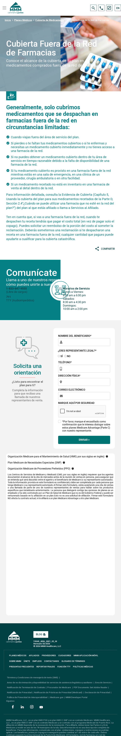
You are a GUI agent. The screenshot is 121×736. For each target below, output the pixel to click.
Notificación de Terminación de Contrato (26, 687)
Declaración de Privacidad (97, 692)
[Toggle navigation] (4, 8)
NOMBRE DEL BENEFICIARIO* (74, 335)
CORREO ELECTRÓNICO (71, 389)
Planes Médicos (23, 20)
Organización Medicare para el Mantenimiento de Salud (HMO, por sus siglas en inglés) (56, 456)
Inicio (8, 20)
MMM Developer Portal (76, 697)
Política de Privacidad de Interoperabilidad (27, 697)
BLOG (39, 634)
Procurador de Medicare (59, 687)
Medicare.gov (56, 697)
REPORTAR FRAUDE (45, 666)
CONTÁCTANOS (51, 661)
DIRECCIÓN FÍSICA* (69, 375)
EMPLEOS (37, 661)
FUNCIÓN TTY (63, 666)
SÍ (61, 356)
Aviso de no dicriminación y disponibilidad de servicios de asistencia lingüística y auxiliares (50, 682)
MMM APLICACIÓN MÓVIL (86, 655)
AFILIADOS (34, 655)
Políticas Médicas (83, 666)
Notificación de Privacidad (19, 692)
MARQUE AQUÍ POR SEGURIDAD (76, 402)
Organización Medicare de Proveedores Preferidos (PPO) (39, 468)
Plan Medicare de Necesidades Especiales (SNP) (34, 462)
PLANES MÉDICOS (17, 655)
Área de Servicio (103, 682)
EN (117, 8)
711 (8, 296)
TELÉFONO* (65, 362)
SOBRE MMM (15, 661)
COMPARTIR (108, 248)
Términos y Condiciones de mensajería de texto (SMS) (32, 677)
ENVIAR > (84, 439)
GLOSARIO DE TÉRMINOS (73, 661)
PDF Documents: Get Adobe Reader (90, 687)
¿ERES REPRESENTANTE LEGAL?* (77, 350)
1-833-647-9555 (16, 288)
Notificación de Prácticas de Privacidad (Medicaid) (58, 692)
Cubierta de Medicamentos (50, 20)
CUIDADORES (64, 655)
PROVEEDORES (49, 655)
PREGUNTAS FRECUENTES (21, 666)
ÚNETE (27, 661)
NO (68, 356)
